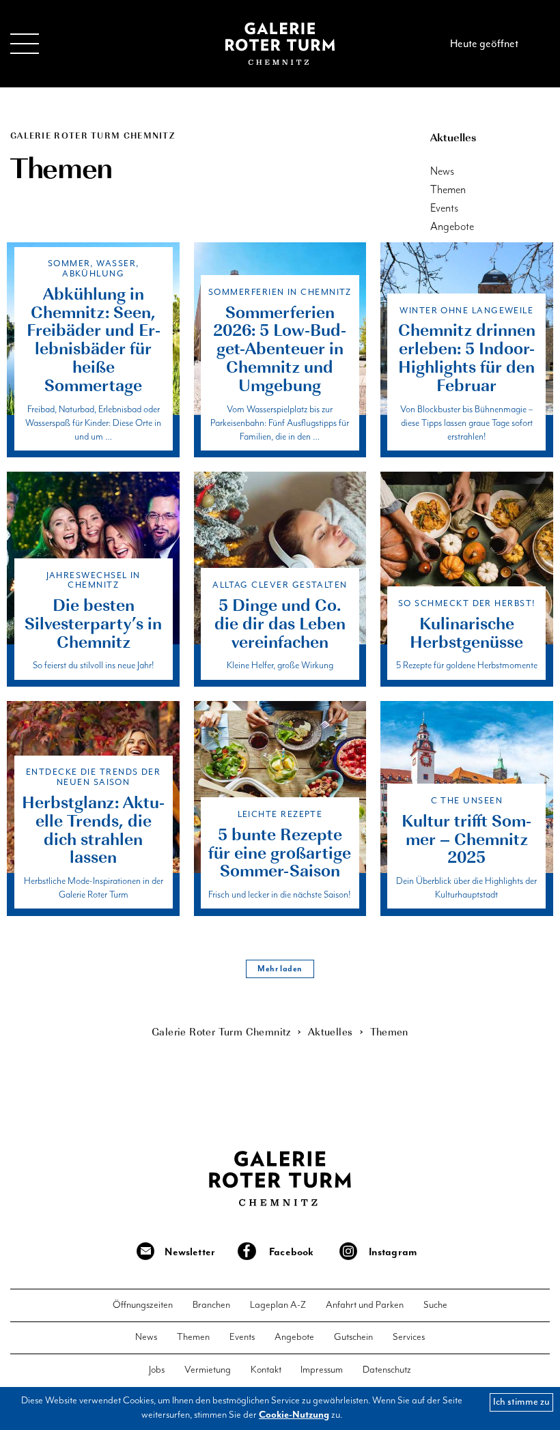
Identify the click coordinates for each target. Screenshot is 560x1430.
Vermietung (207, 1369)
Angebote (452, 226)
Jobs (157, 1369)
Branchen (211, 1305)
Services (409, 1337)
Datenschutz (387, 1369)
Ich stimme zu (521, 1401)
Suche (435, 1305)
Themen (448, 190)
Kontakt (266, 1369)
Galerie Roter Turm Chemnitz (280, 43)
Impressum (321, 1369)
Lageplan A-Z (278, 1305)
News (442, 171)
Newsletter (190, 1252)
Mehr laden (279, 968)
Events (444, 208)
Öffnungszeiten (143, 1305)
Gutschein (353, 1337)
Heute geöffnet (484, 44)
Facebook (291, 1252)
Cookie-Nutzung (294, 1415)
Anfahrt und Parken (365, 1305)
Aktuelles (453, 137)
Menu (24, 43)
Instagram (393, 1252)
